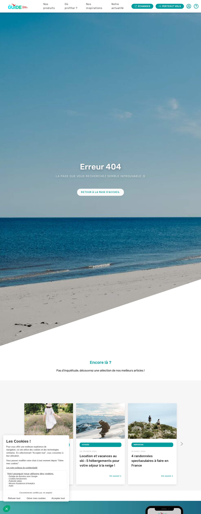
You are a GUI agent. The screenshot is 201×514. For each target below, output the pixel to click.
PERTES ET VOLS (171, 6)
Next (181, 443)
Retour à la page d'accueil (100, 192)
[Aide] (196, 6)
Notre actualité (117, 6)
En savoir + (115, 476)
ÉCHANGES (144, 6)
